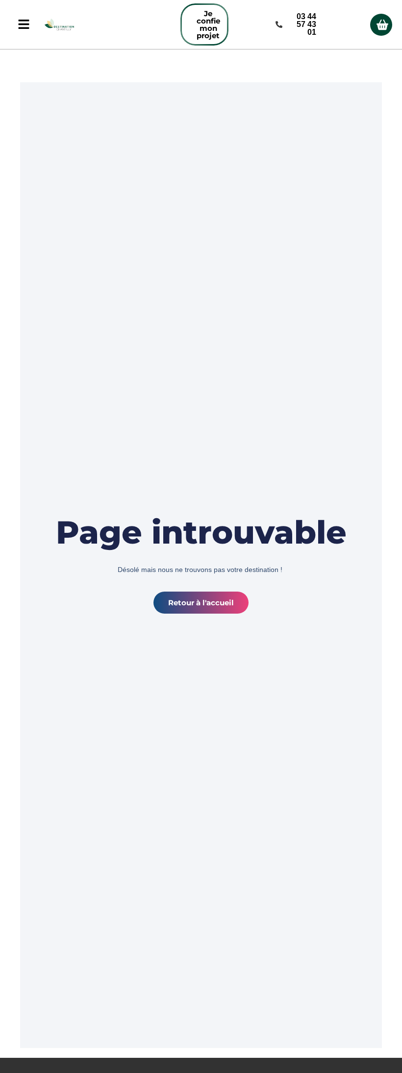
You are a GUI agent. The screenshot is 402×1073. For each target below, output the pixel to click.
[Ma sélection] (381, 25)
